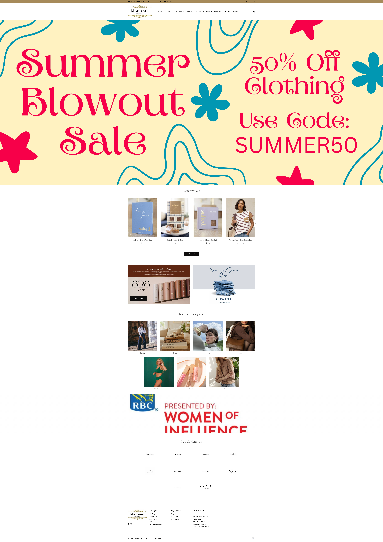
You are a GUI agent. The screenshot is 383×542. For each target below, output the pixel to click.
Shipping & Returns (199, 524)
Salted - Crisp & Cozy (175, 240)
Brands (235, 11)
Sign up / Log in (250, 1)
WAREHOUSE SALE (155, 524)
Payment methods (199, 521)
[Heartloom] (150, 455)
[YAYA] (205, 488)
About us (196, 514)
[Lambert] (150, 471)
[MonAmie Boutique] (140, 11)
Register (174, 514)
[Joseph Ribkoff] (233, 455)
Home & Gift (153, 519)
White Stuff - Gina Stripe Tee (240, 240)
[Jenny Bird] (205, 455)
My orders (174, 516)
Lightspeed (160, 538)
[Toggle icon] (246, 11)
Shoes (175, 353)
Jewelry (208, 353)
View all (191, 254)
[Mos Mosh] (177, 471)
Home (160, 11)
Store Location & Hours (201, 526)
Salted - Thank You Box (142, 240)
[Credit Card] (253, 538)
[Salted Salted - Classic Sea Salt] (208, 217)
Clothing (152, 514)
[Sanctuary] (177, 488)
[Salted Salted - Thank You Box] (142, 217)
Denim (142, 353)
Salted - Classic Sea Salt (208, 240)
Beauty (191, 389)
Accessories (153, 516)
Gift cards (227, 11)
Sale (224, 389)
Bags (240, 353)
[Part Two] (205, 471)
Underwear (158, 389)
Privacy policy (197, 519)
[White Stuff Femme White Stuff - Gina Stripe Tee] (240, 217)
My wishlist (175, 519)
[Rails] (233, 471)
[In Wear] (177, 455)
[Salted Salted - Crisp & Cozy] (175, 217)
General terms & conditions (202, 516)
